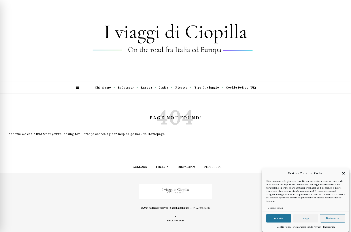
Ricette (181, 87)
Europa (146, 87)
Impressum (329, 226)
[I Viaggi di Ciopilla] (175, 41)
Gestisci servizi (275, 207)
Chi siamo (103, 87)
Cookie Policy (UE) (241, 87)
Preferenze (332, 218)
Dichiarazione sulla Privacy (307, 226)
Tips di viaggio (207, 87)
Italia (163, 87)
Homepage (156, 134)
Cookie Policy (284, 226)
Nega (306, 218)
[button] (343, 173)
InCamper (126, 87)
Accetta (278, 218)
